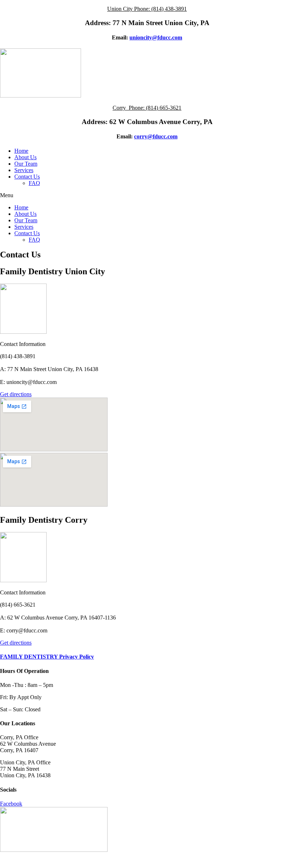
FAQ (34, 183)
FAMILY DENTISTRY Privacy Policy (47, 657)
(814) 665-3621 (163, 108)
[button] (147, 195)
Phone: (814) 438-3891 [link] (160, 9)
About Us (25, 157)
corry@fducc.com (155, 136)
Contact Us (27, 177)
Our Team (25, 164)
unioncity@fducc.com (155, 37)
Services (23, 170)
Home (21, 151)
